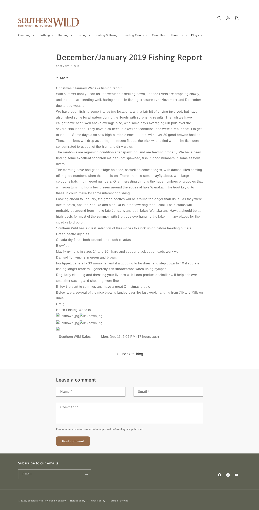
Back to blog (132, 354)
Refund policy (77, 500)
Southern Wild (35, 500)
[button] (26, 35)
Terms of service (118, 500)
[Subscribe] (86, 474)
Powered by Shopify (55, 500)
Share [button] (64, 77)
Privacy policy (97, 500)
